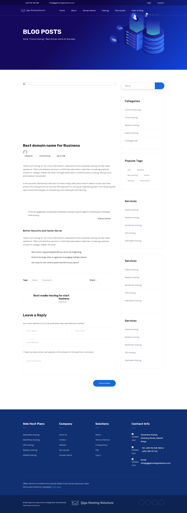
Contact (62, 440)
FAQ (97, 450)
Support (160, 3)
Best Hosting (132, 175)
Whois (98, 435)
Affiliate (62, 445)
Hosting (105, 10)
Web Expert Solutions (31, 505)
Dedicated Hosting (133, 241)
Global (34, 280)
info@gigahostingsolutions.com (61, 3)
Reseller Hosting (132, 125)
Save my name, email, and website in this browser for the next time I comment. (59, 352)
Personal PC (47, 280)
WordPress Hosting (133, 225)
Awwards (140, 170)
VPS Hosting (130, 233)
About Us (63, 435)
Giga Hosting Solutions (37, 502)
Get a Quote (120, 10)
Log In (98, 455)
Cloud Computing (133, 110)
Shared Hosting (131, 133)
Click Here (56, 487)
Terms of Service (102, 440)
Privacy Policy (101, 445)
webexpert (29, 156)
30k (129, 170)
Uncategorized (131, 140)
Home (62, 10)
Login (149, 3)
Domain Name (89, 10)
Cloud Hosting (44, 156)
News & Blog (137, 10)
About (73, 10)
